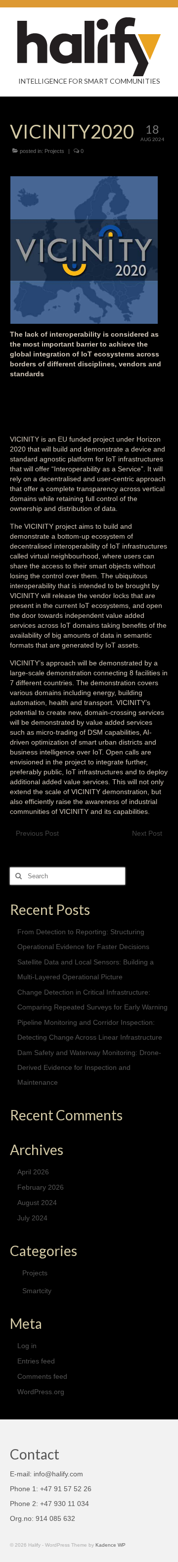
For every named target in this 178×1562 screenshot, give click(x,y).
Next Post (147, 833)
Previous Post (37, 833)
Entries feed (36, 1361)
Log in (27, 1346)
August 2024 (37, 1203)
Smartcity (36, 1291)
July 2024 (32, 1218)
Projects (54, 151)
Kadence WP (110, 1545)
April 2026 (33, 1172)
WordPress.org (40, 1392)
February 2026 (40, 1187)
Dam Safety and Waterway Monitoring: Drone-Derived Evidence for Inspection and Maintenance (89, 1067)
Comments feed (42, 1376)
